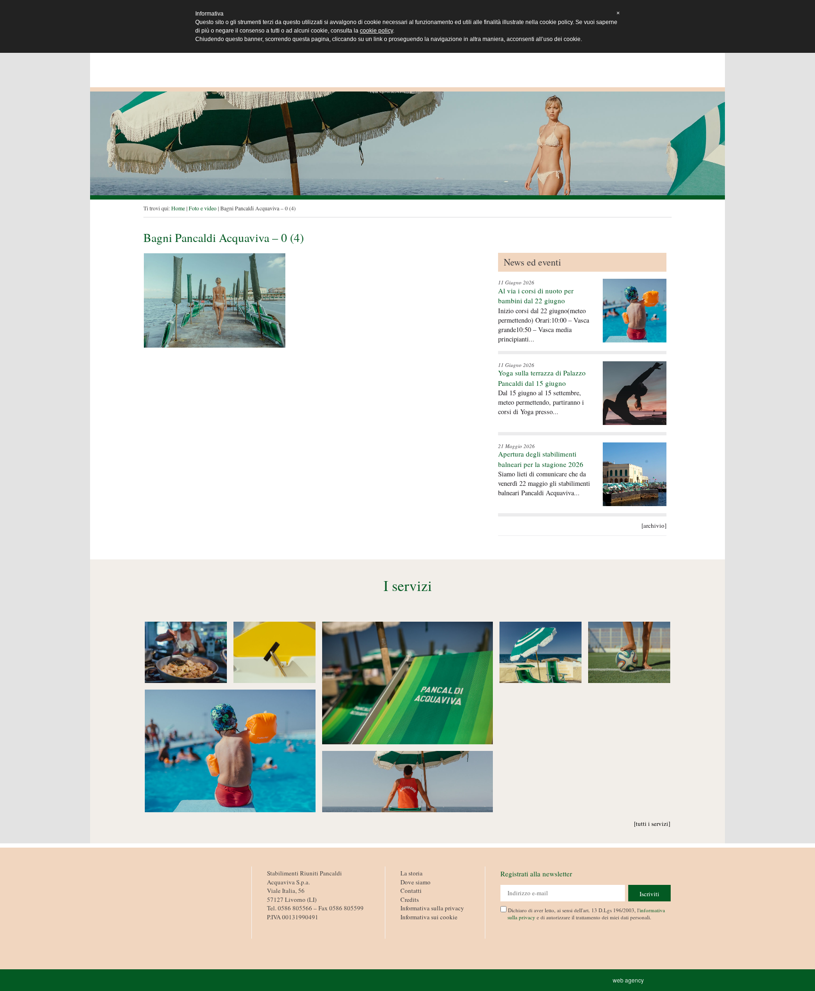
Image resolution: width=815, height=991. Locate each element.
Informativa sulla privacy (432, 908)
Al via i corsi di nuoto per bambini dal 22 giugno (536, 295)
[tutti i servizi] (652, 823)
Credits (409, 899)
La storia (411, 873)
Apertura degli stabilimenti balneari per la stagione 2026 (540, 458)
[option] (407, 143)
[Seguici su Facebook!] (274, 928)
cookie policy (376, 30)
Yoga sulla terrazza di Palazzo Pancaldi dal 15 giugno (542, 377)
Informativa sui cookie (428, 917)
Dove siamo (415, 882)
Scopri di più (186, 652)
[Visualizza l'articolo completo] (634, 310)
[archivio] (653, 525)
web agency (630, 980)
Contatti (411, 890)
